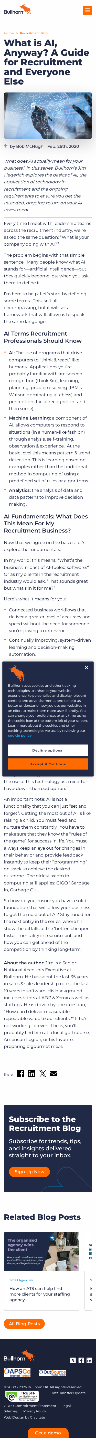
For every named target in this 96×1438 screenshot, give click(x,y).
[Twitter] (73, 1360)
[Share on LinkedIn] (31, 1074)
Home (9, 33)
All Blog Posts (24, 1323)
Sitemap (11, 1411)
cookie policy (20, 735)
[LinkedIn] (89, 1360)
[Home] (17, 12)
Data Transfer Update (68, 1393)
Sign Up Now (29, 1171)
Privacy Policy (34, 1411)
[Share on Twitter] (42, 1074)
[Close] (86, 667)
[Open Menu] (87, 10)
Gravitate (37, 1417)
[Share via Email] (53, 1074)
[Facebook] (81, 1360)
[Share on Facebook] (20, 1074)
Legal (66, 1406)
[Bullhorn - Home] (19, 1356)
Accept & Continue (48, 764)
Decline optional (47, 750)
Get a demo (48, 1432)
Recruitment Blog (34, 33)
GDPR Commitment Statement (30, 1406)
